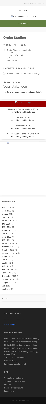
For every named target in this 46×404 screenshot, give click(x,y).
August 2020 (7, 256)
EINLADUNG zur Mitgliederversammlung (21, 338)
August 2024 (7, 214)
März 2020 (7, 266)
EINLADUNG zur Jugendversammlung (20, 342)
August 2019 (7, 283)
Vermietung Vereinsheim (14, 381)
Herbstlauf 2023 (11, 361)
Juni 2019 (6, 289)
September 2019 (9, 279)
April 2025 (6, 211)
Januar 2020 (7, 273)
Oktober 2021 (8, 243)
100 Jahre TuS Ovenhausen (16, 357)
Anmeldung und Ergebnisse (23, 112)
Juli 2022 (6, 234)
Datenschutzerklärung (30, 3)
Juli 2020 (6, 260)
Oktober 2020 (8, 250)
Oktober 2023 (8, 220)
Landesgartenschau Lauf (15, 364)
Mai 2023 (6, 224)
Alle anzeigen (10, 324)
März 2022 (6, 240)
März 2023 (7, 227)
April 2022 (6, 237)
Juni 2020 (6, 263)
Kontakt (7, 384)
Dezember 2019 (9, 276)
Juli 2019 (6, 286)
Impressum (41, 3)
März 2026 (7, 207)
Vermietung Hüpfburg (13, 378)
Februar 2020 (8, 270)
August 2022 (7, 230)
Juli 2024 (6, 217)
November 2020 (9, 247)
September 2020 (9, 253)
